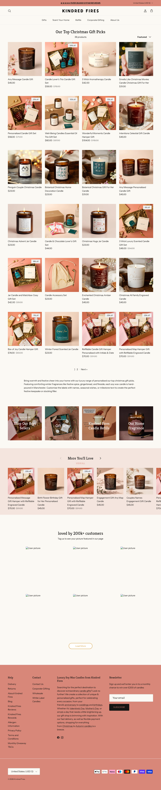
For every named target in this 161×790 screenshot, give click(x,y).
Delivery (12, 684)
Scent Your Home (61, 20)
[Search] (9, 10)
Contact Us (37, 684)
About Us (114, 20)
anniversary (71, 704)
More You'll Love (80, 458)
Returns (12, 688)
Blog (10, 701)
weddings (84, 704)
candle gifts (85, 690)
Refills (78, 20)
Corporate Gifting (95, 20)
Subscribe (119, 707)
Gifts (44, 20)
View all (80, 463)
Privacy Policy (14, 730)
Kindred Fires (19, 779)
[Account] (144, 10)
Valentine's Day (77, 708)
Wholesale (37, 693)
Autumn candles (84, 726)
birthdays (97, 704)
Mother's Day (92, 708)
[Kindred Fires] (80, 10)
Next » (84, 369)
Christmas (67, 726)
